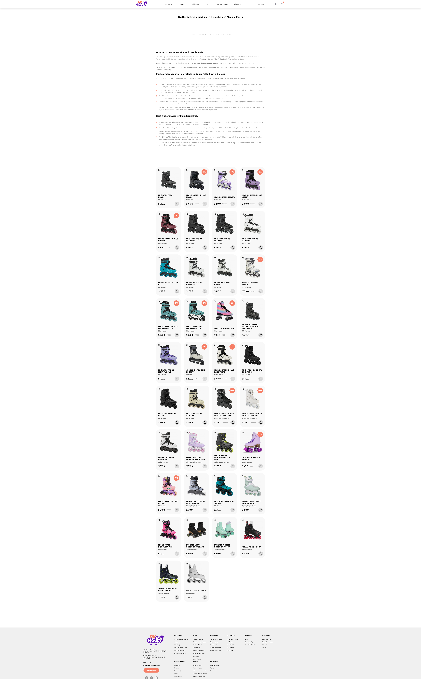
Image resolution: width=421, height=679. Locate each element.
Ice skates (196, 656)
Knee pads (230, 645)
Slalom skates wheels (200, 674)
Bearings (177, 665)
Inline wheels (197, 665)
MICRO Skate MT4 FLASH (250, 284)
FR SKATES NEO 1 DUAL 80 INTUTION (252, 371)
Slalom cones (266, 639)
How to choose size (180, 647)
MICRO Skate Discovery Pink (165, 546)
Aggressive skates (199, 650)
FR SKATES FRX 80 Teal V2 (168, 284)
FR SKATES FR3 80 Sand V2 (194, 415)
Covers (264, 645)
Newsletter (213, 671)
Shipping (195, 4)
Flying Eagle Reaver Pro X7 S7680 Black (224, 415)
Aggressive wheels (199, 676)
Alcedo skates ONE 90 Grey (195, 371)
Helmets (230, 642)
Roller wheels (197, 668)
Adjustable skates (216, 639)
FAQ (207, 4)
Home (192, 35)
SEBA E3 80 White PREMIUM (166, 458)
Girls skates (214, 645)
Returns (212, 668)
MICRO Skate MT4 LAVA (224, 197)
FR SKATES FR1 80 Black (166, 196)
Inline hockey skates (199, 653)
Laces (264, 647)
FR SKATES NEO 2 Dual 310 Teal (224, 502)
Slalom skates (197, 645)
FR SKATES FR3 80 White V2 (194, 284)
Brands (181, 4)
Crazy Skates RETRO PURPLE (251, 458)
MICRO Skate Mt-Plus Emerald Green (168, 327)
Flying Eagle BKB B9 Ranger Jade (251, 502)
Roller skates (197, 647)
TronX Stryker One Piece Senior (167, 590)
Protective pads (232, 639)
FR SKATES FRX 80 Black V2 (222, 240)
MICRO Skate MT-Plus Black (196, 196)
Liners (176, 674)
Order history (214, 665)
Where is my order (180, 653)
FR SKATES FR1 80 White (221, 284)
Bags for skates (250, 645)
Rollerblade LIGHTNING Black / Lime (222, 457)
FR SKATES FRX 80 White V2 (250, 240)
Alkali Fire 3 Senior (251, 547)
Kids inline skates (215, 647)
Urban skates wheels (199, 671)
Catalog (167, 4)
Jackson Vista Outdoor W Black (195, 546)
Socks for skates (267, 642)
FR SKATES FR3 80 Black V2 (194, 240)
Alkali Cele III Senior (196, 591)
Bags (246, 639)
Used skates (197, 659)
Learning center (222, 4)
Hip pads (230, 650)
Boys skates (214, 642)
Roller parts (178, 676)
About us (237, 4)
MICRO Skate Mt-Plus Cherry (168, 240)
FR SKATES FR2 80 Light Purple (166, 371)
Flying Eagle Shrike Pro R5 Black (195, 502)
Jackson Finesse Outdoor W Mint (222, 546)
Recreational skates (199, 642)
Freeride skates (198, 639)
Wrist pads (231, 647)
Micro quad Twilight (224, 328)
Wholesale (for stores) (181, 639)
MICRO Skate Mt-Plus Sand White (224, 371)
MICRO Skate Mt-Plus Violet (252, 196)
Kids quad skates (215, 650)
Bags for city (249, 642)
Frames (176, 668)
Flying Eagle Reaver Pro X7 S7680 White (252, 415)
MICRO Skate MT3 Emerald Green (194, 327)
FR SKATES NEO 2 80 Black (167, 415)
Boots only (177, 671)
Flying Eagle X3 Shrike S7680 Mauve (195, 458)
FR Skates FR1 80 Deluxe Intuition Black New (250, 326)
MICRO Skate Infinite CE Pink (168, 502)
